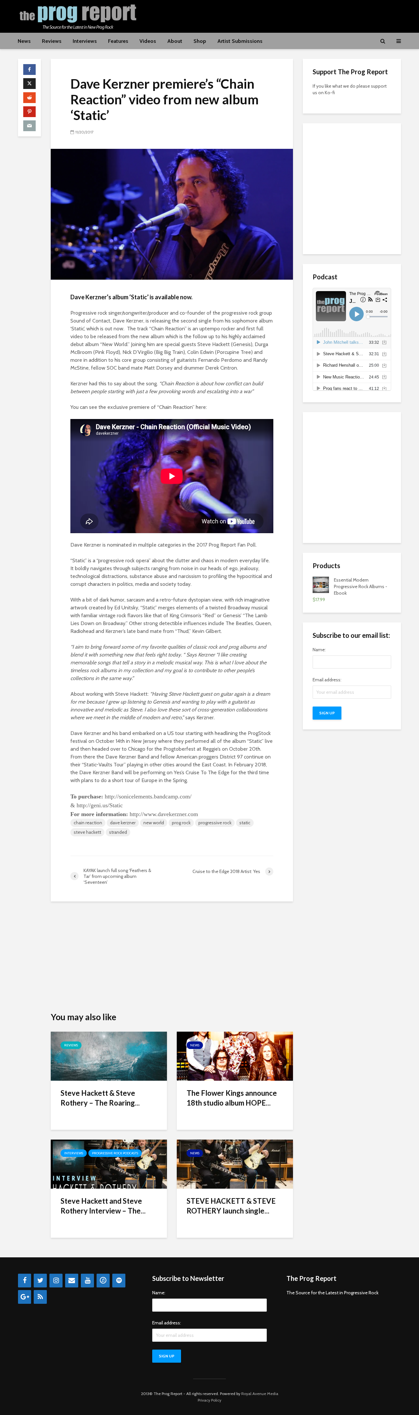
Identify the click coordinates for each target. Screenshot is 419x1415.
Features (118, 41)
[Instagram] (56, 1280)
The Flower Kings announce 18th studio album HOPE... (232, 1098)
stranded (118, 832)
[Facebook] (24, 1280)
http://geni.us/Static (100, 805)
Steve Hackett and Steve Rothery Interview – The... (103, 1206)
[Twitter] (40, 1280)
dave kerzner (123, 823)
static (244, 823)
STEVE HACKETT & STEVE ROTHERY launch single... (231, 1206)
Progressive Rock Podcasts (115, 1153)
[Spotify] (118, 1280)
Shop (199, 41)
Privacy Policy (209, 1400)
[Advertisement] (282, 15)
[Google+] (24, 1297)
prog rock (181, 823)
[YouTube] (87, 1280)
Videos (147, 41)
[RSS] (40, 1297)
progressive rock (214, 823)
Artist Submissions (240, 41)
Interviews (85, 41)
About (174, 41)
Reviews (52, 41)
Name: (319, 650)
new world (153, 823)
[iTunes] (103, 1280)
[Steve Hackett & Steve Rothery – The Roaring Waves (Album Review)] (109, 1056)
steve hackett (87, 832)
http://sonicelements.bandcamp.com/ (149, 796)
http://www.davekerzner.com (165, 814)
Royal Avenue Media (259, 1393)
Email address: (327, 680)
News (24, 41)
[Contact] (71, 1280)
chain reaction (88, 823)
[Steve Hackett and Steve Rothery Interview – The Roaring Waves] (109, 1164)
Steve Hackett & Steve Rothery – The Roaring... (100, 1098)
